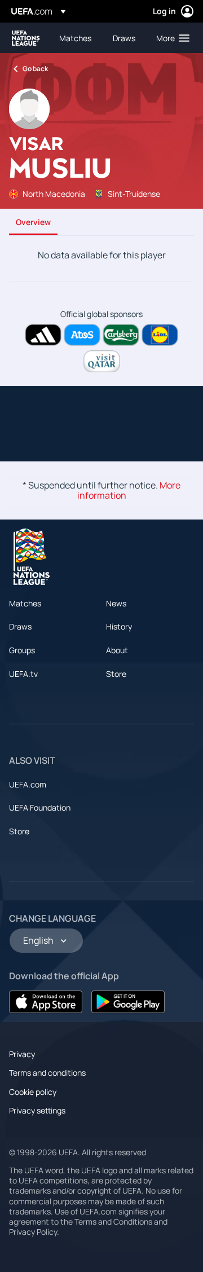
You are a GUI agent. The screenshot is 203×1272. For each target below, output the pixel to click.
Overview (33, 222)
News (116, 603)
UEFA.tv (23, 673)
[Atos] (82, 335)
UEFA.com (27, 784)
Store (116, 673)
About (117, 650)
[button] (170, 37)
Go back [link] (35, 68)
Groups (22, 650)
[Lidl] (160, 335)
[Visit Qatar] (101, 361)
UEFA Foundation (39, 807)
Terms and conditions (47, 1072)
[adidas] (43, 335)
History (119, 626)
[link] (75, 37)
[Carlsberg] (121, 335)
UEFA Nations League (26, 38)
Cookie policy (32, 1091)
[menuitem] (76, 37)
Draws (20, 626)
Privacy (22, 1054)
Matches (25, 603)
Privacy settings (37, 1110)
